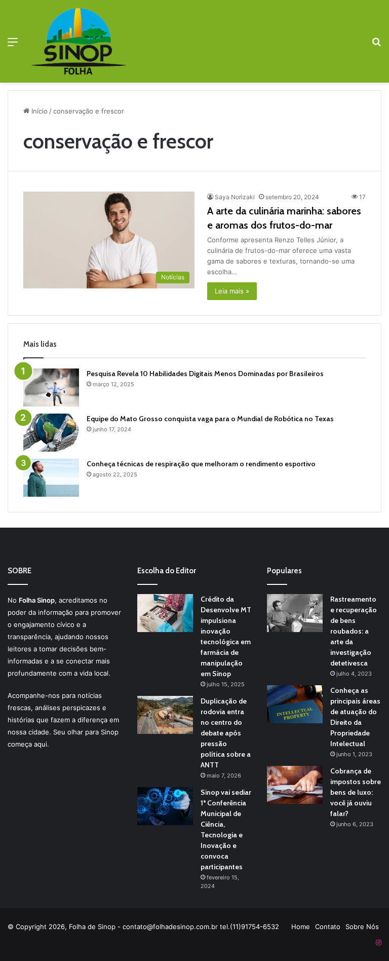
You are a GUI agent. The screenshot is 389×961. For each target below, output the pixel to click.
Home (300, 926)
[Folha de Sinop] (79, 41)
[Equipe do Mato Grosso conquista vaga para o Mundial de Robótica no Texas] (51, 433)
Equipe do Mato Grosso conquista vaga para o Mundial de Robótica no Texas (210, 418)
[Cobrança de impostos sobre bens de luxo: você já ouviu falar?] (295, 785)
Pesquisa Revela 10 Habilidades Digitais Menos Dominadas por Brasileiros (205, 373)
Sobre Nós (362, 926)
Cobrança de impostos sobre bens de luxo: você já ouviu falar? (355, 792)
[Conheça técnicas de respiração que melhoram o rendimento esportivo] (51, 478)
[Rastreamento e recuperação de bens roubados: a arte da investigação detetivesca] (295, 613)
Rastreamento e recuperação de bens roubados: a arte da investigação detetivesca (353, 631)
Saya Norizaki (235, 197)
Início (38, 111)
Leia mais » (232, 291)
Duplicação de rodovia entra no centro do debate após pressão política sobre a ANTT (226, 732)
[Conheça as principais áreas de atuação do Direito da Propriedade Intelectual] (295, 704)
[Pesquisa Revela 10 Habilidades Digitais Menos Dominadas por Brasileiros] (51, 387)
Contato (327, 926)
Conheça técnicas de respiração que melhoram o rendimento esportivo (201, 463)
